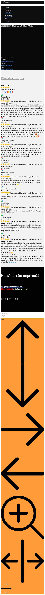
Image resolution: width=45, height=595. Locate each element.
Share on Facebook (7, 61)
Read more (12, 262)
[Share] (4, 313)
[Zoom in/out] (8, 313)
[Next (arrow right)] (4, 315)
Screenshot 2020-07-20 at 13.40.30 (17, 26)
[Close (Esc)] (2, 313)
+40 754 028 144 (12, 299)
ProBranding (5, 2)
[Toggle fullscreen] (6, 313)
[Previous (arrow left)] (2, 315)
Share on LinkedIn (7, 69)
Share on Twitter (6, 65)
